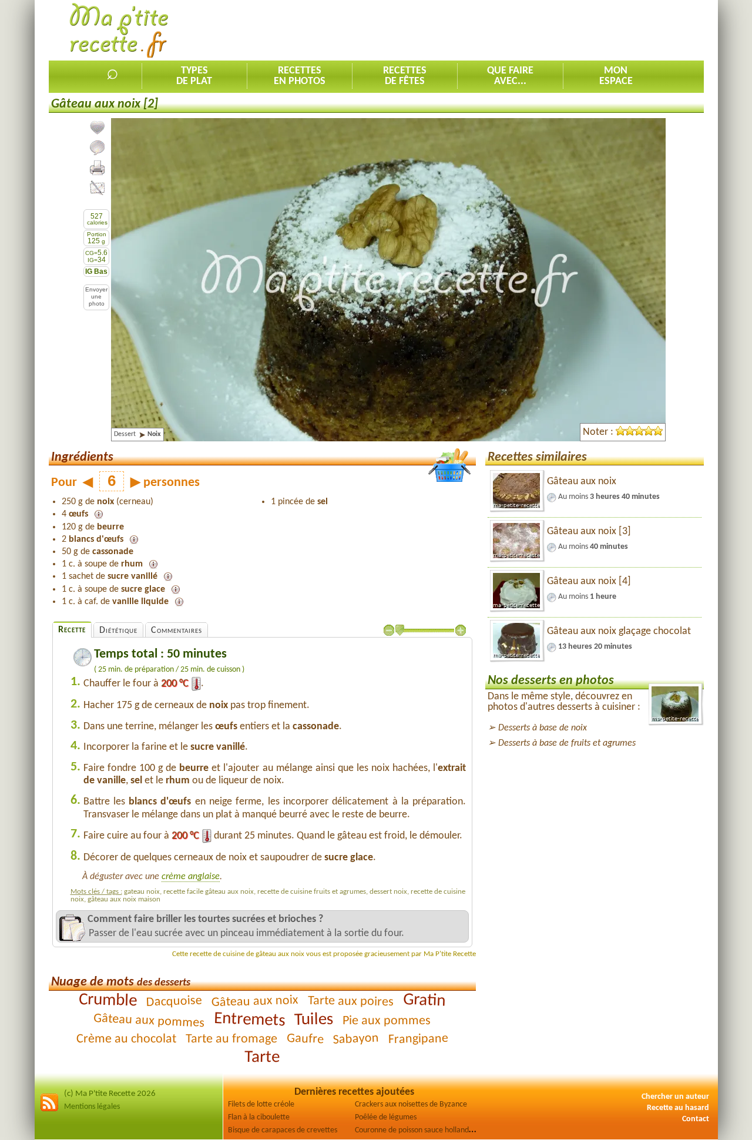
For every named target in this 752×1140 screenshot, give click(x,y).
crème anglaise (191, 876)
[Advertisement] (490, 30)
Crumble (108, 1000)
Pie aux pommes (387, 1021)
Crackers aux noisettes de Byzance (411, 1104)
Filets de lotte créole (261, 1104)
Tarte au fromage (231, 1039)
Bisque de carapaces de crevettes (282, 1130)
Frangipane (418, 1039)
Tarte (262, 1057)
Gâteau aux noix (255, 1002)
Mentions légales (92, 1106)
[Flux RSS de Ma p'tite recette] (49, 1110)
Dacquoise (174, 1002)
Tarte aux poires (351, 1001)
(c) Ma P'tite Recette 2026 (110, 1093)
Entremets (250, 1020)
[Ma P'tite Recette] (119, 31)
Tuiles (314, 1019)
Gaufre (305, 1039)
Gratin (424, 1000)
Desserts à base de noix (542, 728)
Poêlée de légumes (386, 1117)
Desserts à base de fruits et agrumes (567, 743)
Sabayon (356, 1039)
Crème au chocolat (126, 1039)
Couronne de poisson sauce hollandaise (418, 1130)
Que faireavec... (510, 76)
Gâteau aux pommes (149, 1021)
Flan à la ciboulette (259, 1117)
